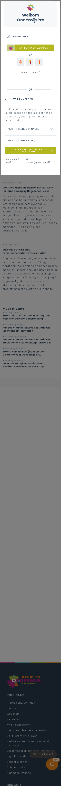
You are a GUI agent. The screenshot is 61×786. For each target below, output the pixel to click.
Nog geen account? (30, 72)
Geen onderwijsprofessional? (38, 160)
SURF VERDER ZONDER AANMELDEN (28, 150)
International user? (12, 160)
